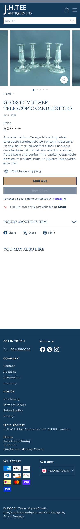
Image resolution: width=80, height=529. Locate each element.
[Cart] (67, 10)
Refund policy (13, 410)
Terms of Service (14, 404)
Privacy (8, 416)
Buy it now (40, 190)
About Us (9, 371)
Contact (9, 365)
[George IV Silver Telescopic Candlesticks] (29, 288)
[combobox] (40, 20)
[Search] (72, 20)
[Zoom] (64, 80)
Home (7, 93)
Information (12, 377)
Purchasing (11, 399)
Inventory (10, 383)
